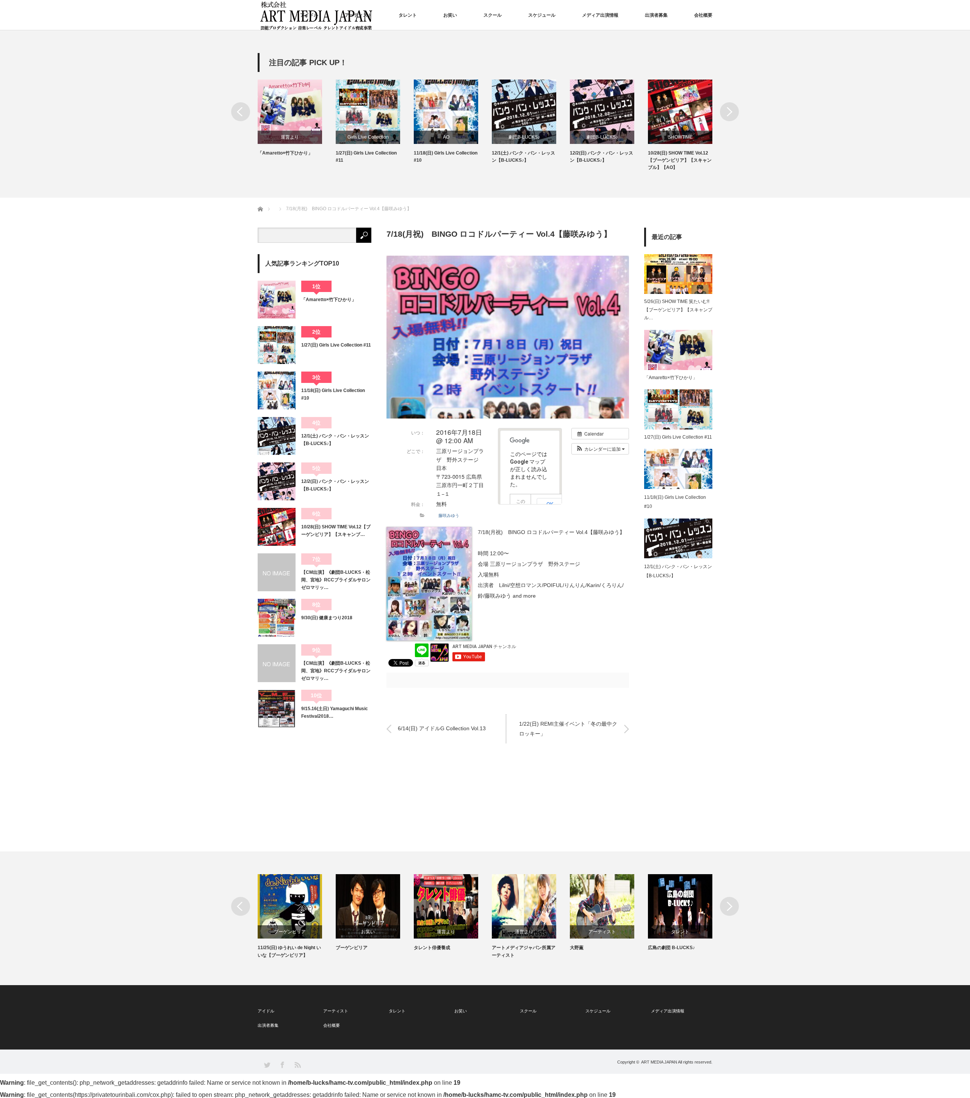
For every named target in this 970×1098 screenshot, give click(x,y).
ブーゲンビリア (290, 931)
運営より (290, 137)
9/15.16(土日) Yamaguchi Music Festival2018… (334, 712)
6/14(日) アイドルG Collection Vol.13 (442, 729)
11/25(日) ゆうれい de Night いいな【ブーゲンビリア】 (289, 951)
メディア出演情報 (600, 15)
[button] (600, 449)
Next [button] (729, 111)
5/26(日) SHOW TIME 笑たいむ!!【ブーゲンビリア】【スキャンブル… (678, 309)
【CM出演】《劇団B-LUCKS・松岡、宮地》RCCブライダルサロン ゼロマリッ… (336, 580)
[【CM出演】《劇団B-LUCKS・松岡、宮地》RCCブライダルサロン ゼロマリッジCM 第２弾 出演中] (277, 572)
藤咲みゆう (448, 515)
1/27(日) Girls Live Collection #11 (366, 156)
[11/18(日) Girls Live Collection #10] (277, 390)
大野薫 (577, 947)
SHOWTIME (680, 137)
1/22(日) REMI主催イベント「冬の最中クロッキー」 (568, 728)
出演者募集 (656, 15)
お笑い (450, 15)
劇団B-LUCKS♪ (524, 137)
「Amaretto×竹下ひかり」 (285, 153)
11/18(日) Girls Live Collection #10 (445, 156)
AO (446, 137)
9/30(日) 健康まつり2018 (326, 617)
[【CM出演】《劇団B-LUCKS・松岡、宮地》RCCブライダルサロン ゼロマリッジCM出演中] (277, 663)
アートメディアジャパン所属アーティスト (523, 951)
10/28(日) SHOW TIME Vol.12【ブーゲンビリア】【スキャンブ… (336, 530)
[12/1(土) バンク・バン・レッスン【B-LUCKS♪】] (277, 436)
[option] (297, 118)
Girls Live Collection (368, 137)
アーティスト (358, 15)
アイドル (309, 15)
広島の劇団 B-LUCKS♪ (671, 947)
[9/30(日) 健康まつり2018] (277, 618)
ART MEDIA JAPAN (659, 1062)
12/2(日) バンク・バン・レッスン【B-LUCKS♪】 (601, 156)
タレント (408, 15)
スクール (492, 15)
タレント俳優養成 (432, 947)
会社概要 (703, 15)
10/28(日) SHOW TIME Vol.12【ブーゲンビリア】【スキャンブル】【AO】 (680, 160)
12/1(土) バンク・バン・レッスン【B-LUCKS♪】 (523, 156)
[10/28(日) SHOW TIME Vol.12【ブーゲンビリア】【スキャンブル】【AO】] (277, 527)
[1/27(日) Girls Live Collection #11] (277, 345)
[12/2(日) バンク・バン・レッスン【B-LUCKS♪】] (277, 481)
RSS (297, 1064)
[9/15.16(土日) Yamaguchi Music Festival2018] (277, 709)
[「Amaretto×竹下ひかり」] (277, 300)
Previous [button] (240, 111)
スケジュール (541, 15)
